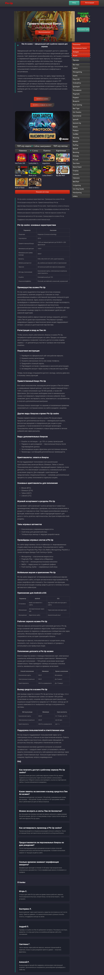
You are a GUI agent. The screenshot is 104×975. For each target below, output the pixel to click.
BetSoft (75, 149)
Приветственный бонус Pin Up (48, 202)
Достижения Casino (80, 48)
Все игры (76, 65)
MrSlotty (76, 156)
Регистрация (89, 3)
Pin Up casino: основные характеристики (30, 199)
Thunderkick (77, 90)
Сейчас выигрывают (42, 146)
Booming (76, 152)
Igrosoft (75, 119)
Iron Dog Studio (78, 189)
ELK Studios (77, 112)
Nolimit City (77, 123)
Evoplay (75, 171)
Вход (74, 3)
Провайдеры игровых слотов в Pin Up (56, 209)
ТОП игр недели (24, 146)
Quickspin (76, 87)
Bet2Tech (76, 182)
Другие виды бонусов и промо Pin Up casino (31, 206)
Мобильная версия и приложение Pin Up (30, 213)
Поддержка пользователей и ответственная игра (33, 219)
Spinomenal (77, 116)
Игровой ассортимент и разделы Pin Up (30, 209)
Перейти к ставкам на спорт (42, 105)
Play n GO (76, 79)
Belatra (75, 127)
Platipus (76, 130)
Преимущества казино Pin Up (54, 199)
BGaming (76, 138)
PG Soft (75, 160)
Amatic (75, 76)
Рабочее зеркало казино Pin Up (55, 213)
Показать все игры (42, 192)
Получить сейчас (83, 30)
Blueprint (76, 101)
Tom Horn (76, 163)
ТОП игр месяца (60, 146)
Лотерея (76, 52)
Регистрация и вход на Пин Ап (27, 202)
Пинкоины (76, 44)
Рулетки (46, 150)
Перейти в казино (42, 99)
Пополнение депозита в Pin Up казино (30, 216)
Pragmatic (76, 94)
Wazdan (75, 141)
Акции (75, 55)
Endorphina (77, 83)
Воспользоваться (44, 32)
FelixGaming (77, 193)
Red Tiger (76, 108)
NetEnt (75, 68)
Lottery (75, 196)
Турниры (76, 60)
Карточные (61, 150)
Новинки (23, 150)
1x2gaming (77, 185)
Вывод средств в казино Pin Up (53, 216)
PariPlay (75, 145)
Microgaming (77, 72)
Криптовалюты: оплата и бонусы (58, 206)
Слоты (35, 150)
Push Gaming (77, 105)
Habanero (76, 178)
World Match (77, 167)
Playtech (76, 97)
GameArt (76, 174)
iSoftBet (75, 134)
